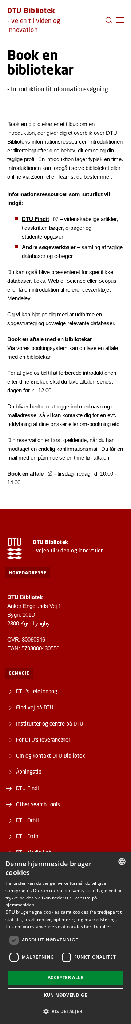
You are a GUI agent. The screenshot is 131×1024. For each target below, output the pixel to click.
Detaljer (102, 927)
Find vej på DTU (34, 707)
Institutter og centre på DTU (49, 723)
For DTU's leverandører (43, 739)
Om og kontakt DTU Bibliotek (50, 755)
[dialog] (65, 938)
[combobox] (122, 861)
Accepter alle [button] (65, 977)
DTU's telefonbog (36, 691)
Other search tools (38, 804)
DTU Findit (28, 788)
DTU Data (27, 836)
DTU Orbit (27, 820)
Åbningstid (28, 771)
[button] (120, 20)
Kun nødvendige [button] (65, 995)
